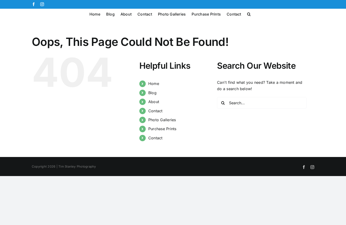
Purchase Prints (162, 128)
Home (153, 83)
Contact (155, 110)
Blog (152, 92)
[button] (249, 13)
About (153, 101)
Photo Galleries (162, 119)
